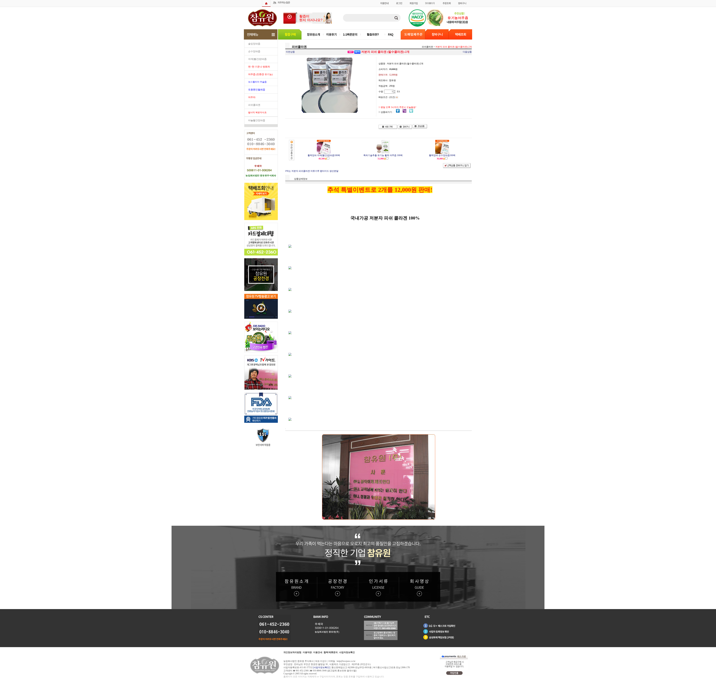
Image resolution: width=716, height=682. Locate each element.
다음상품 (467, 52)
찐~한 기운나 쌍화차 (259, 66)
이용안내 (317, 652)
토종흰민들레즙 (256, 89)
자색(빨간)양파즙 (257, 59)
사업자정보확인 (347, 652)
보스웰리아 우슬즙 (257, 82)
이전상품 (290, 52)
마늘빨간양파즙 (256, 120)
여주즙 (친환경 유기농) (260, 74)
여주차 (251, 97)
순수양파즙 (254, 51)
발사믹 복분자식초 (257, 112)
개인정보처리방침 (292, 652)
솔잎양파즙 (254, 43)
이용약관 (307, 652)
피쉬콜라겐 (254, 105)
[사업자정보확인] (321, 667)
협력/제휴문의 (331, 652)
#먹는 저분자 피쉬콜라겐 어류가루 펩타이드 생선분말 (311, 171)
